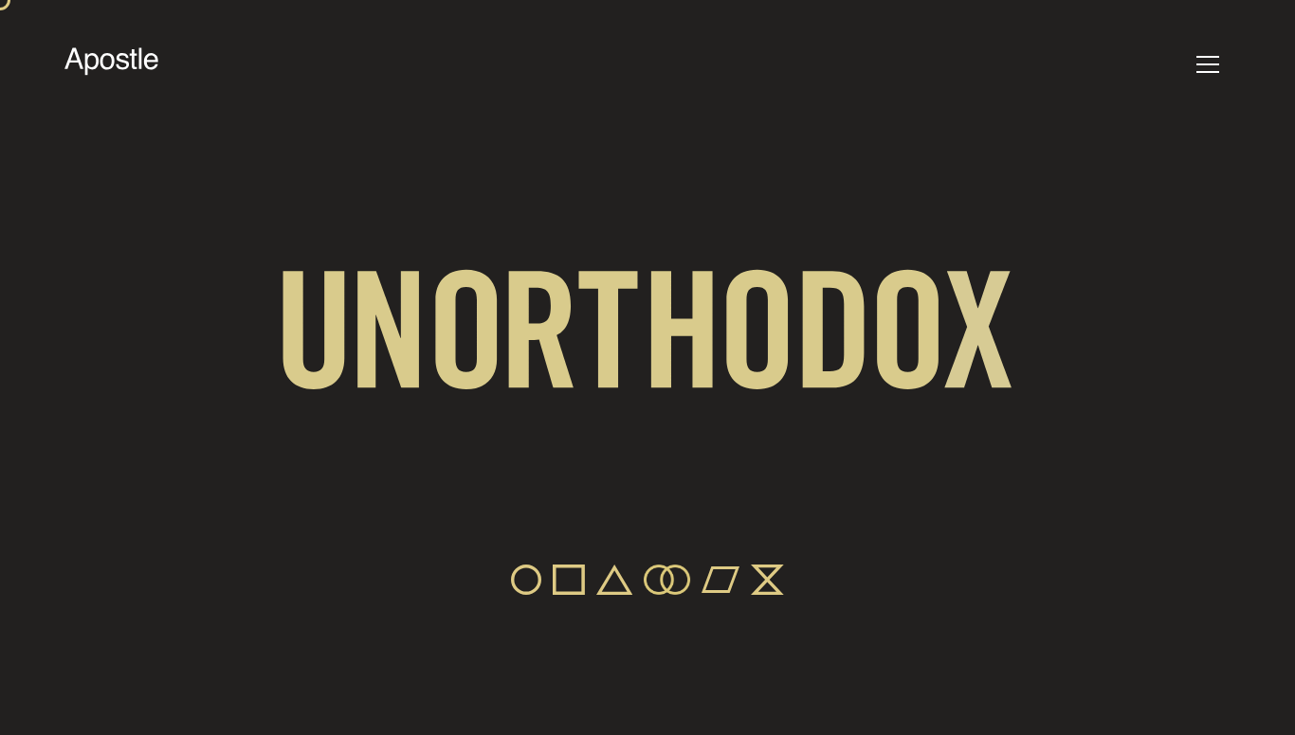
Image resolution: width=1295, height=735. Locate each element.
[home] (111, 64)
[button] (1208, 64)
